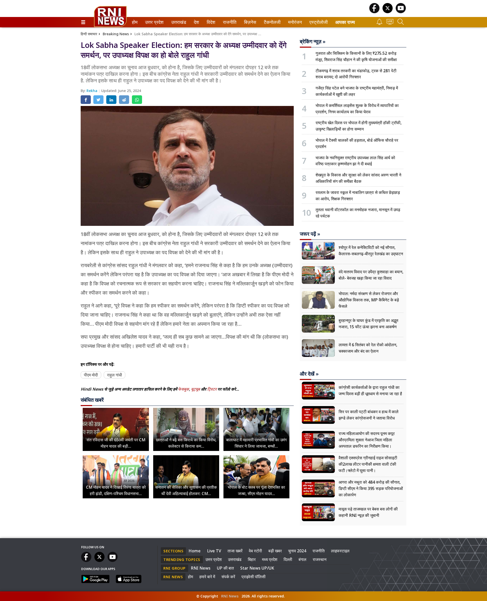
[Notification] (379, 23)
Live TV (214, 551)
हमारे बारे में (207, 577)
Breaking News (116, 34)
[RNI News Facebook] (374, 12)
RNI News (201, 568)
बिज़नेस (249, 22)
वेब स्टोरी (255, 551)
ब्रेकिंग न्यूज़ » (312, 41)
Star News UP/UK (257, 568)
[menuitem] (134, 22)
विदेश (210, 22)
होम (134, 22)
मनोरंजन (294, 22)
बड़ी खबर (275, 551)
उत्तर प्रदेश (153, 22)
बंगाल (302, 559)
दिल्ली (288, 559)
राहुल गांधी (114, 375)
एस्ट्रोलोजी (317, 22)
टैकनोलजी (271, 22)
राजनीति (229, 22)
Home (194, 551)
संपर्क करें (228, 577)
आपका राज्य (345, 22)
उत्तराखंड (177, 22)
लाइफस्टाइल (340, 551)
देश (196, 22)
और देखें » (309, 374)
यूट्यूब (196, 389)
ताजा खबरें (235, 551)
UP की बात (225, 568)
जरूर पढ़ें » (310, 234)
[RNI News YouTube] (401, 12)
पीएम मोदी (91, 375)
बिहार (252, 559)
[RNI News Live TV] (390, 23)
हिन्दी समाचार (89, 34)
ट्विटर (212, 389)
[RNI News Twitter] (387, 12)
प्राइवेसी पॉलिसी (253, 577)
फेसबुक (183, 389)
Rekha (92, 90)
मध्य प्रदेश (269, 559)
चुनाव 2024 (297, 551)
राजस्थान (319, 559)
